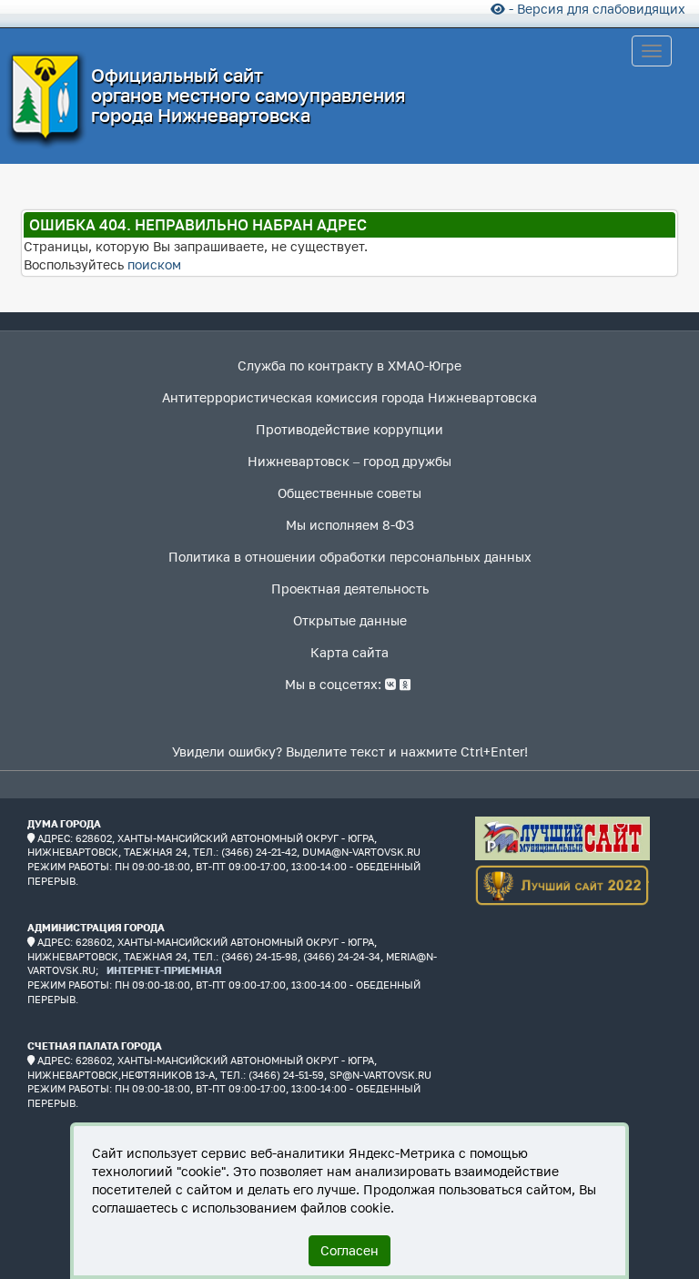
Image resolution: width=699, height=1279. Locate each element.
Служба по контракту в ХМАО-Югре (349, 365)
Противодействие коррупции (349, 429)
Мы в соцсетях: (335, 684)
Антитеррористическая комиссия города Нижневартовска (349, 397)
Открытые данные (350, 620)
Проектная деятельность (350, 588)
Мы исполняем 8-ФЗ (350, 525)
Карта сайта (349, 652)
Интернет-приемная (164, 970)
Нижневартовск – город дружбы (349, 461)
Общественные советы (349, 493)
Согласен (349, 1250)
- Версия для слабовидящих (595, 8)
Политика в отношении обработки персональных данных (350, 556)
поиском (154, 264)
